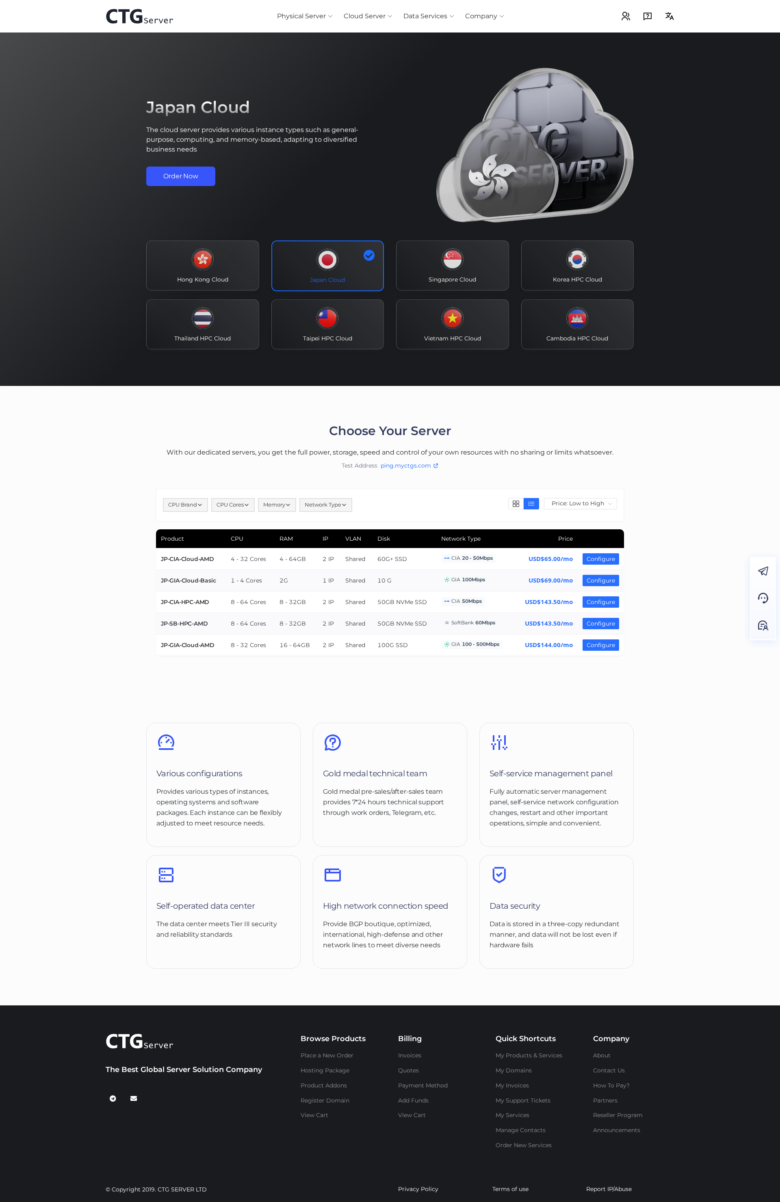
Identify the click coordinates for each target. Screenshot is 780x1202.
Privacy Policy (418, 1189)
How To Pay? (611, 1085)
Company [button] (481, 16)
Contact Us (609, 1070)
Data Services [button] (425, 16)
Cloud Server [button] (365, 16)
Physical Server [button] (301, 16)
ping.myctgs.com (406, 465)
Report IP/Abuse (609, 1189)
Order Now (180, 176)
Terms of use (510, 1189)
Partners (605, 1100)
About (602, 1055)
